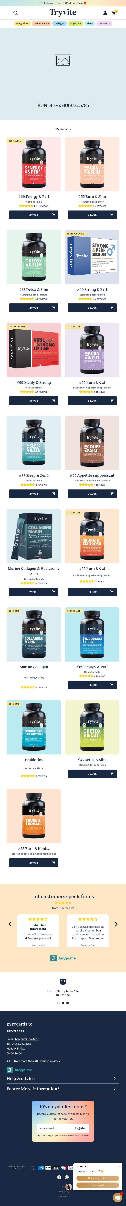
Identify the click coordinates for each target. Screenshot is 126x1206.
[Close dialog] (96, 572)
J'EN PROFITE (63, 623)
